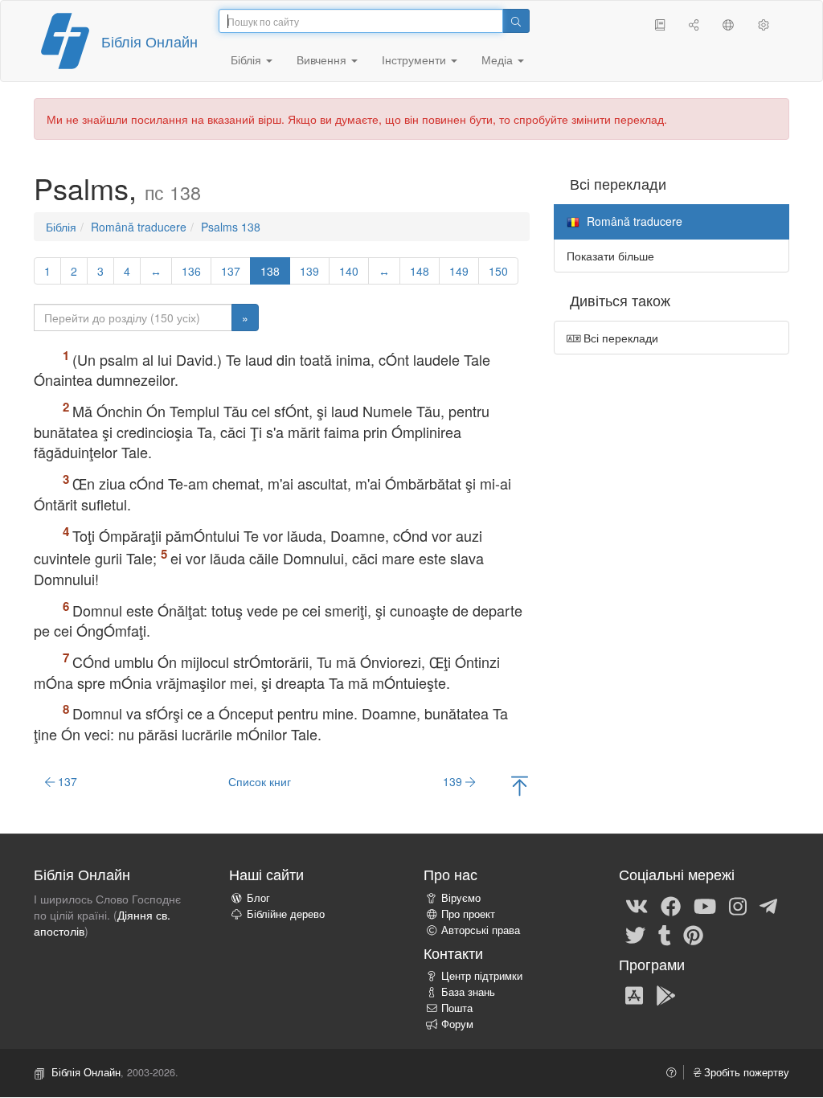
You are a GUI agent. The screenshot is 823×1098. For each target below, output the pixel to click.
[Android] (666, 994)
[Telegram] (768, 905)
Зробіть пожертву (745, 1072)
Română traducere (138, 227)
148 (419, 271)
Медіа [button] (498, 59)
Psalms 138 (230, 227)
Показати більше (610, 256)
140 (348, 271)
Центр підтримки (481, 976)
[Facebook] (671, 905)
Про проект (468, 914)
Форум (457, 1024)
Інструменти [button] (415, 59)
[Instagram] (738, 905)
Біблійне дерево (286, 914)
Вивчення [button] (323, 59)
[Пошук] (516, 21)
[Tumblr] (664, 934)
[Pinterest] (693, 934)
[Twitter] (635, 934)
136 (191, 271)
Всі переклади (619, 338)
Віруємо (461, 898)
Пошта (457, 1008)
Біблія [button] (247, 59)
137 (230, 271)
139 (309, 271)
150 (498, 271)
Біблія (61, 227)
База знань (468, 992)
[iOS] (634, 994)
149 (459, 271)
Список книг (259, 781)
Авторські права (480, 930)
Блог (258, 898)
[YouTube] (705, 905)
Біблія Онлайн (149, 41)
